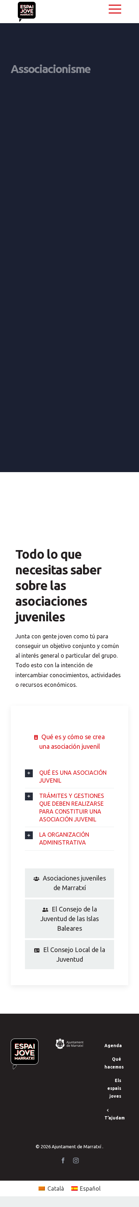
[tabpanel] (69, 813)
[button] (69, 776)
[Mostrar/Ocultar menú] (115, 9)
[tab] (69, 741)
